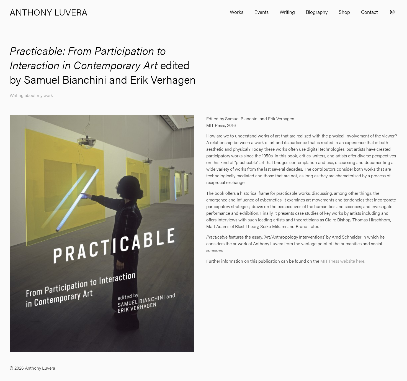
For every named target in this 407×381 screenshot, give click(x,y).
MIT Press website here (342, 261)
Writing (287, 11)
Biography (317, 11)
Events (261, 11)
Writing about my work (31, 95)
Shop (344, 11)
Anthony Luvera (48, 12)
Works (236, 11)
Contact (369, 11)
